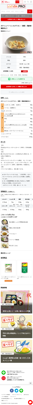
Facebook (12, 390)
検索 (29, 11)
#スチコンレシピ (5, 75)
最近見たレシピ (25, 15)
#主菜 (11, 75)
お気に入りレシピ (9, 15)
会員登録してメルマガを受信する (15, 380)
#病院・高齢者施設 (22, 75)
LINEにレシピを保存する (18, 79)
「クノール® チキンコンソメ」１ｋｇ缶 (15, 124)
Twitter (16, 390)
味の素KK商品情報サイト (6, 398)
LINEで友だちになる (12, 374)
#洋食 (15, 75)
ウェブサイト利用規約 (6, 394)
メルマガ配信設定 (5, 396)
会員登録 (17, 1)
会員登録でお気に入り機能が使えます (16, 19)
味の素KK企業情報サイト (19, 398)
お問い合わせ (25, 2)
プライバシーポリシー (16, 394)
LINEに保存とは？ (26, 83)
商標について (4, 400)
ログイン (21, 1)
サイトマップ (13, 396)
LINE (21, 390)
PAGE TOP (30, 383)
